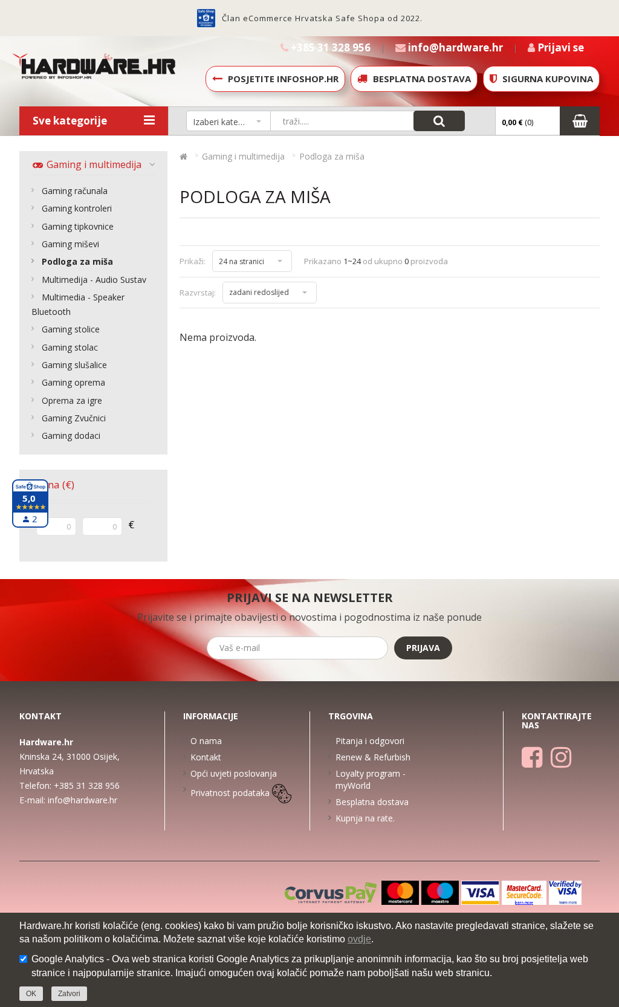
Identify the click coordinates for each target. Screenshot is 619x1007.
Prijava (423, 647)
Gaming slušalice (74, 365)
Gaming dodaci (71, 435)
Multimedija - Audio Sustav (94, 279)
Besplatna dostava (372, 802)
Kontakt (205, 757)
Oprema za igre (72, 400)
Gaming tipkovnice (78, 226)
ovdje (359, 939)
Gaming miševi (70, 244)
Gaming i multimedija (92, 164)
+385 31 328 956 (87, 785)
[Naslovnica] (183, 156)
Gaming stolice (71, 329)
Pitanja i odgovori (369, 740)
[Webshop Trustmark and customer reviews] (206, 18)
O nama (206, 740)
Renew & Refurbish (372, 757)
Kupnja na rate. (365, 818)
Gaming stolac (70, 347)
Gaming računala (75, 190)
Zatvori (69, 993)
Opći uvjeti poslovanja (233, 773)
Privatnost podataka (230, 792)
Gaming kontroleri (77, 208)
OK (31, 993)
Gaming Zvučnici (74, 418)
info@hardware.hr (82, 800)
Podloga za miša (77, 261)
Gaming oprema (73, 382)
